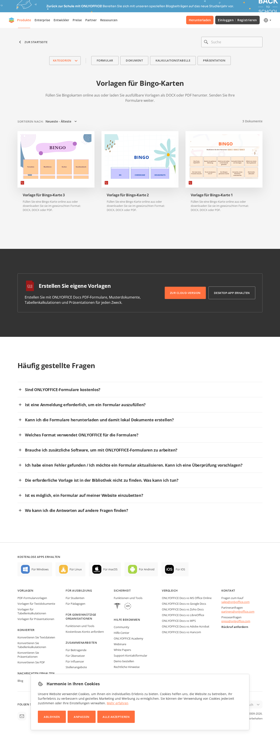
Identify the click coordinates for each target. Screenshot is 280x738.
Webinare (120, 644)
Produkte (24, 20)
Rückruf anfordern (234, 627)
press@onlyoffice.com (235, 621)
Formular (105, 60)
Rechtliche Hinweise (127, 667)
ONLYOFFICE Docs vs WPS (179, 621)
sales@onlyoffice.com (235, 602)
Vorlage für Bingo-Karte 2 (128, 195)
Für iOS (180, 569)
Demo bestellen (124, 661)
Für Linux (76, 569)
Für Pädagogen (75, 604)
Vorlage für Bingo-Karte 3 (44, 195)
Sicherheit (122, 590)
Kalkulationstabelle (173, 60)
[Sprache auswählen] (267, 20)
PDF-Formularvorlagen (32, 598)
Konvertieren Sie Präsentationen (28, 655)
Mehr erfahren (117, 703)
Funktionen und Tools (80, 626)
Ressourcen (108, 20)
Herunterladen (200, 20)
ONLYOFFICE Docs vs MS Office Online (187, 598)
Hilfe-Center (121, 633)
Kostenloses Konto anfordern (85, 632)
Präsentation (214, 60)
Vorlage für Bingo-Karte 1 (212, 195)
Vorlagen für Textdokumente (36, 604)
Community (121, 627)
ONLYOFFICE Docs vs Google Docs (184, 604)
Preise (77, 20)
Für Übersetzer (75, 656)
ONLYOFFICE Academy (128, 638)
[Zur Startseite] (11, 20)
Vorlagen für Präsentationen (36, 619)
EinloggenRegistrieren (237, 20)
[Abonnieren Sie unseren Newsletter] (22, 716)
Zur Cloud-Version (185, 293)
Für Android (146, 569)
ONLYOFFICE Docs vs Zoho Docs (183, 609)
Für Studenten (75, 598)
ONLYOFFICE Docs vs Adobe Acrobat (185, 626)
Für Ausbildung (79, 590)
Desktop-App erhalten (232, 293)
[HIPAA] (117, 607)
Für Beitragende (76, 650)
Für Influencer (75, 661)
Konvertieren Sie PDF (31, 662)
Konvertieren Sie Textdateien (36, 637)
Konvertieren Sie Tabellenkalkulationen (32, 645)
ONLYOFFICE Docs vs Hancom (181, 632)
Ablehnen (52, 717)
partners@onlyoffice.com (237, 611)
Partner (91, 20)
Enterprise (42, 20)
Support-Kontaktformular (130, 655)
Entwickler (61, 20)
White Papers (122, 650)
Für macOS (110, 569)
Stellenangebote (76, 667)
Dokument (134, 60)
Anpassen (81, 717)
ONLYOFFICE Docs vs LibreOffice (183, 615)
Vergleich (170, 590)
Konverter (26, 630)
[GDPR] (127, 607)
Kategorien (62, 60)
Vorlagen (25, 590)
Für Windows (40, 569)
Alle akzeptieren (116, 717)
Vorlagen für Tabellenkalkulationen (32, 611)
